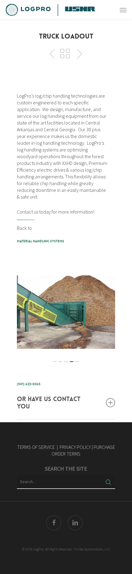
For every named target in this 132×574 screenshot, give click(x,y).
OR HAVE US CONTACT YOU (48, 402)
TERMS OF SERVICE (36, 447)
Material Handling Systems (40, 241)
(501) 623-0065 (29, 384)
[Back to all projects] (65, 53)
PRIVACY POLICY (75, 447)
